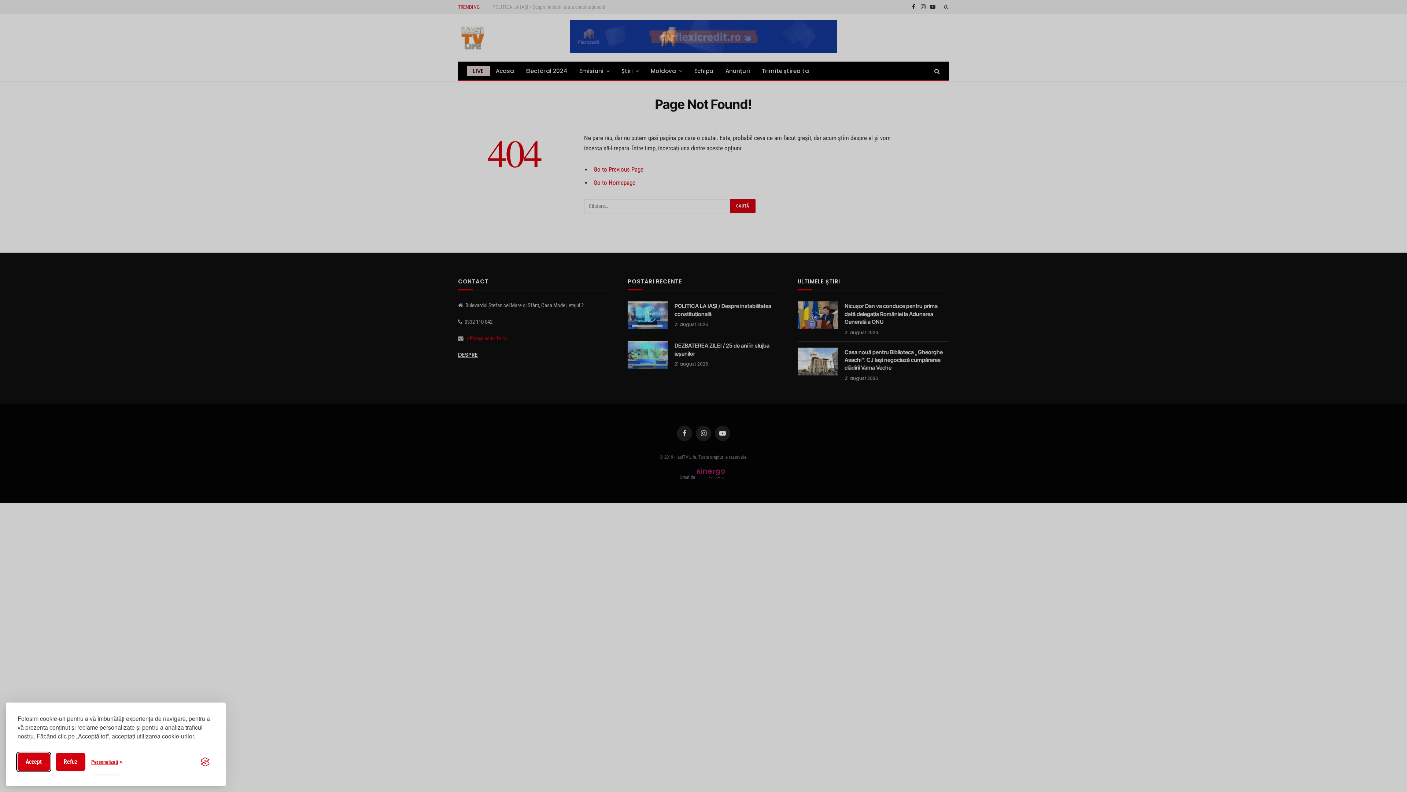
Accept (34, 761)
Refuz (70, 761)
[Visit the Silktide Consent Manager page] (205, 762)
